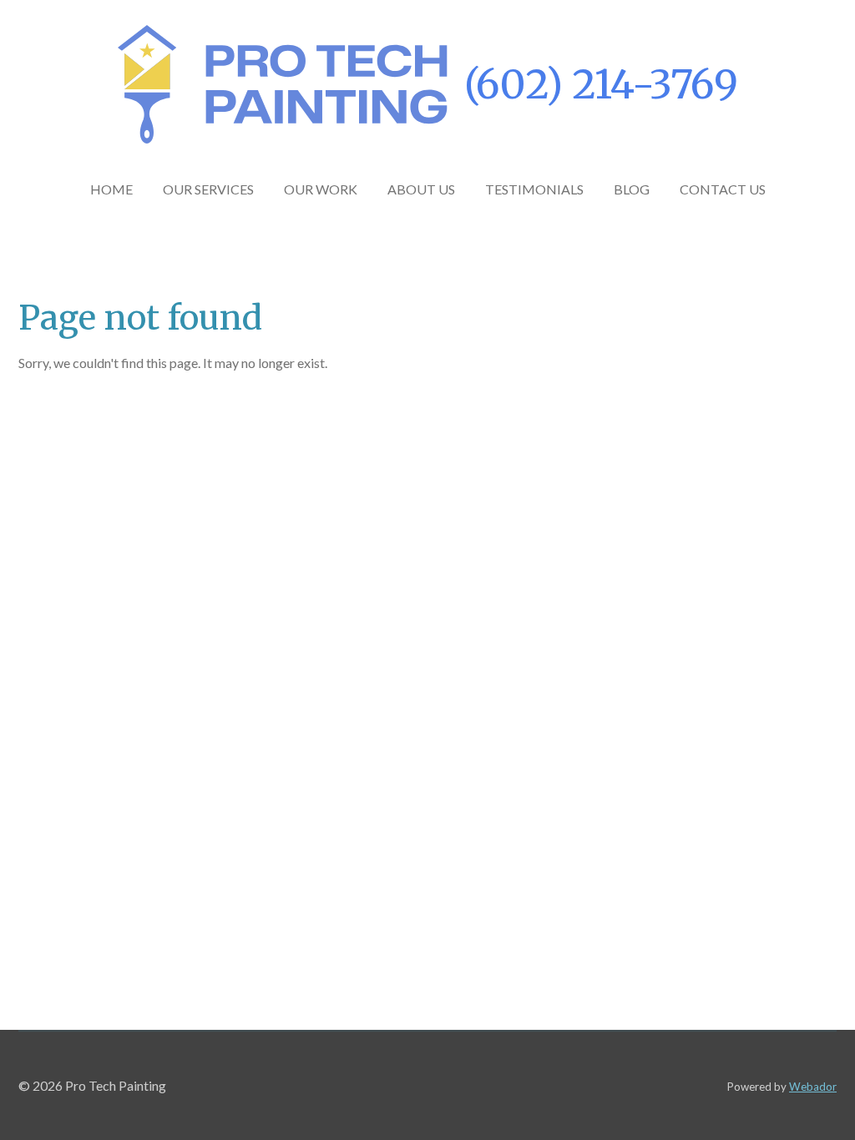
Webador (813, 1086)
